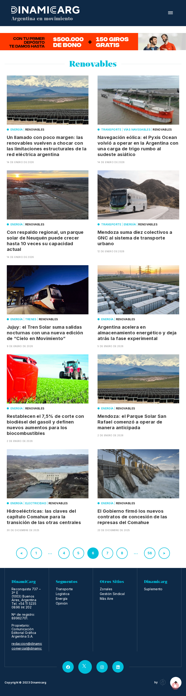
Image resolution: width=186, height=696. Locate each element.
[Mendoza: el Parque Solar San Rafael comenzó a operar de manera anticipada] (138, 378)
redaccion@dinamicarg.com (33, 644)
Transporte (111, 129)
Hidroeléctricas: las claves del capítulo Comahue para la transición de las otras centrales (44, 516)
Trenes (31, 319)
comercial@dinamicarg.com (33, 648)
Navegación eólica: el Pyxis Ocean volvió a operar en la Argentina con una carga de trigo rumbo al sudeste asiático (138, 146)
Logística (63, 594)
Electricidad (35, 503)
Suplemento (153, 589)
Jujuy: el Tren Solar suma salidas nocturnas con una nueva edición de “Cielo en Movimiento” (45, 332)
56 (150, 553)
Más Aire (106, 598)
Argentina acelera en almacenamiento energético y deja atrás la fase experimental (137, 332)
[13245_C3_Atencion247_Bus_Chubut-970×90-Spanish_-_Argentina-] (93, 41)
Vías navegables (137, 129)
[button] (170, 12)
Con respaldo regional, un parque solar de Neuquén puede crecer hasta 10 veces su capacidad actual (45, 240)
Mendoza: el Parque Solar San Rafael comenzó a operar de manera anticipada (132, 422)
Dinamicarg (38, 682)
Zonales (106, 589)
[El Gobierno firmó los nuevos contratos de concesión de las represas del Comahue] (138, 473)
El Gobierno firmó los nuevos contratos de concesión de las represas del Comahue (132, 516)
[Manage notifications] (175, 686)
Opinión (62, 603)
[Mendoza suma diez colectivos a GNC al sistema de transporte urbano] (138, 194)
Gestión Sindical (112, 594)
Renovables (34, 129)
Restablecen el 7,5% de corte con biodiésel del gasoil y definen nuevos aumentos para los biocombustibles (45, 425)
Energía (16, 129)
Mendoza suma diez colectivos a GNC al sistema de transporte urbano (135, 237)
